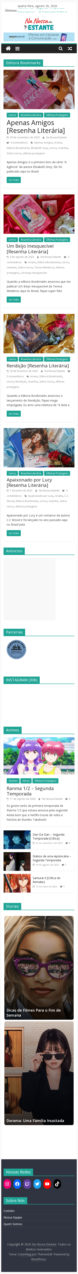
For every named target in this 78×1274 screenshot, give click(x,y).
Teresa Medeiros (44, 267)
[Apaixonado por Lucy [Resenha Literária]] (39, 430)
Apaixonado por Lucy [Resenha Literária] (29, 482)
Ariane (58, 142)
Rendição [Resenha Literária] (38, 365)
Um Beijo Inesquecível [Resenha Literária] (30, 248)
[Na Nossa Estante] (8, 48)
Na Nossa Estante (56, 137)
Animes (13, 781)
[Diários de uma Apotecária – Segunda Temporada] (17, 854)
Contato (9, 1211)
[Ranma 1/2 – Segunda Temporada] (39, 739)
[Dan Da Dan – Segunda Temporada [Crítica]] (17, 833)
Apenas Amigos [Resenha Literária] (36, 126)
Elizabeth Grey (39, 148)
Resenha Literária (31, 115)
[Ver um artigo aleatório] (69, 48)
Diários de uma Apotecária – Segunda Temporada (52, 858)
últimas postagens (34, 153)
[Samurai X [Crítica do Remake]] (17, 876)
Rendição (20, 381)
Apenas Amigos (43, 142)
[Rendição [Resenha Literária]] (39, 316)
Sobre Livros (14, 153)
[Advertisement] (30, 589)
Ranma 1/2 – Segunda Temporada (41, 10)
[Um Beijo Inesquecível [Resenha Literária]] (39, 197)
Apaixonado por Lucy (40, 496)
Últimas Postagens (57, 115)
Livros (12, 115)
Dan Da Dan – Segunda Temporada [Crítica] (48, 836)
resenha (63, 148)
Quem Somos (13, 1224)
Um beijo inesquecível (34, 273)
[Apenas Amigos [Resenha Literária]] (39, 72)
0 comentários (19, 142)
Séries (26, 781)
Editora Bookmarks (18, 148)
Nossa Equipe (13, 1217)
